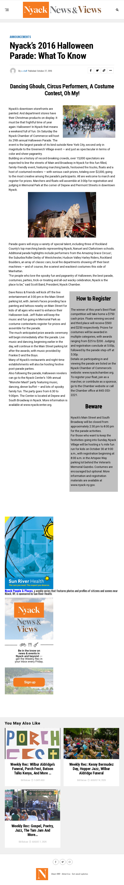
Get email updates (80, 873)
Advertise (66, 873)
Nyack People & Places (19, 591)
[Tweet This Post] (97, 70)
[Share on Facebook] (91, 70)
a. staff (24, 70)
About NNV (55, 873)
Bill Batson (25, 780)
